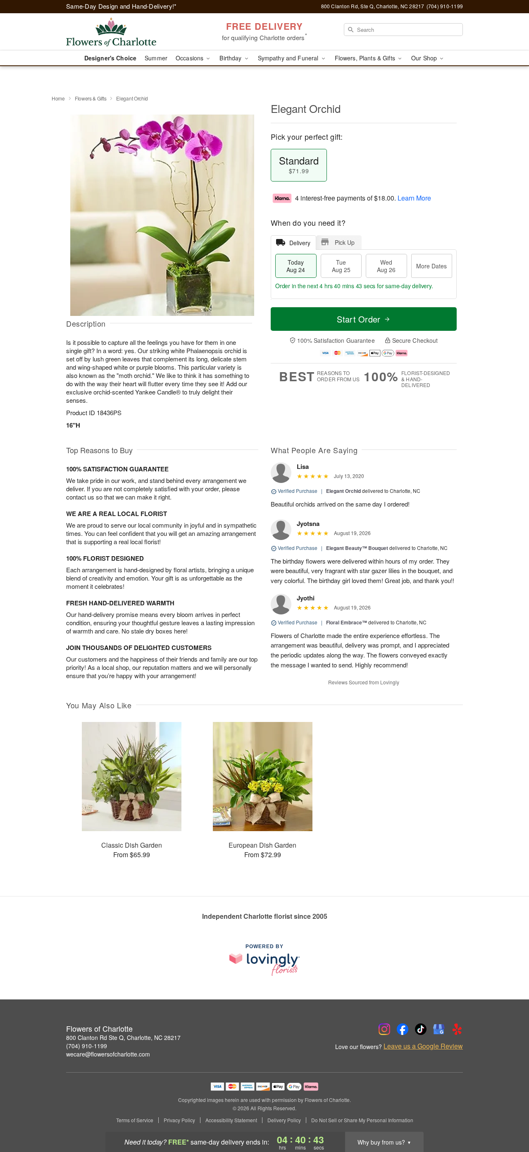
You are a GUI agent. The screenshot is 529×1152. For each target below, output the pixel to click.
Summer (156, 58)
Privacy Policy (179, 1120)
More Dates (431, 266)
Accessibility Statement (231, 1120)
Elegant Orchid (343, 491)
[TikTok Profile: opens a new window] (421, 1029)
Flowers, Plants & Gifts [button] (366, 58)
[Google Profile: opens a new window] (439, 1029)
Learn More (414, 198)
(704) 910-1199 (86, 1046)
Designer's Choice (110, 58)
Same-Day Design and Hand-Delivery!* (121, 6)
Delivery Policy (284, 1120)
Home (58, 98)
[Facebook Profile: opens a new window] (402, 1029)
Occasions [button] (190, 58)
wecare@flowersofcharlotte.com (108, 1054)
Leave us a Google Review (423, 1046)
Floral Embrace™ (346, 622)
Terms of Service (134, 1120)
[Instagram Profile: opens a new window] (384, 1029)
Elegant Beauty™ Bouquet (357, 548)
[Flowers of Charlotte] (125, 31)
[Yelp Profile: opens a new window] (457, 1029)
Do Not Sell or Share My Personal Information (362, 1120)
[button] (507, 1117)
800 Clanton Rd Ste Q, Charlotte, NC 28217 (123, 1037)
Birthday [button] (231, 58)
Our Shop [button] (424, 58)
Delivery (299, 243)
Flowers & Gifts (91, 98)
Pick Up (345, 242)
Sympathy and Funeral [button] (289, 58)
